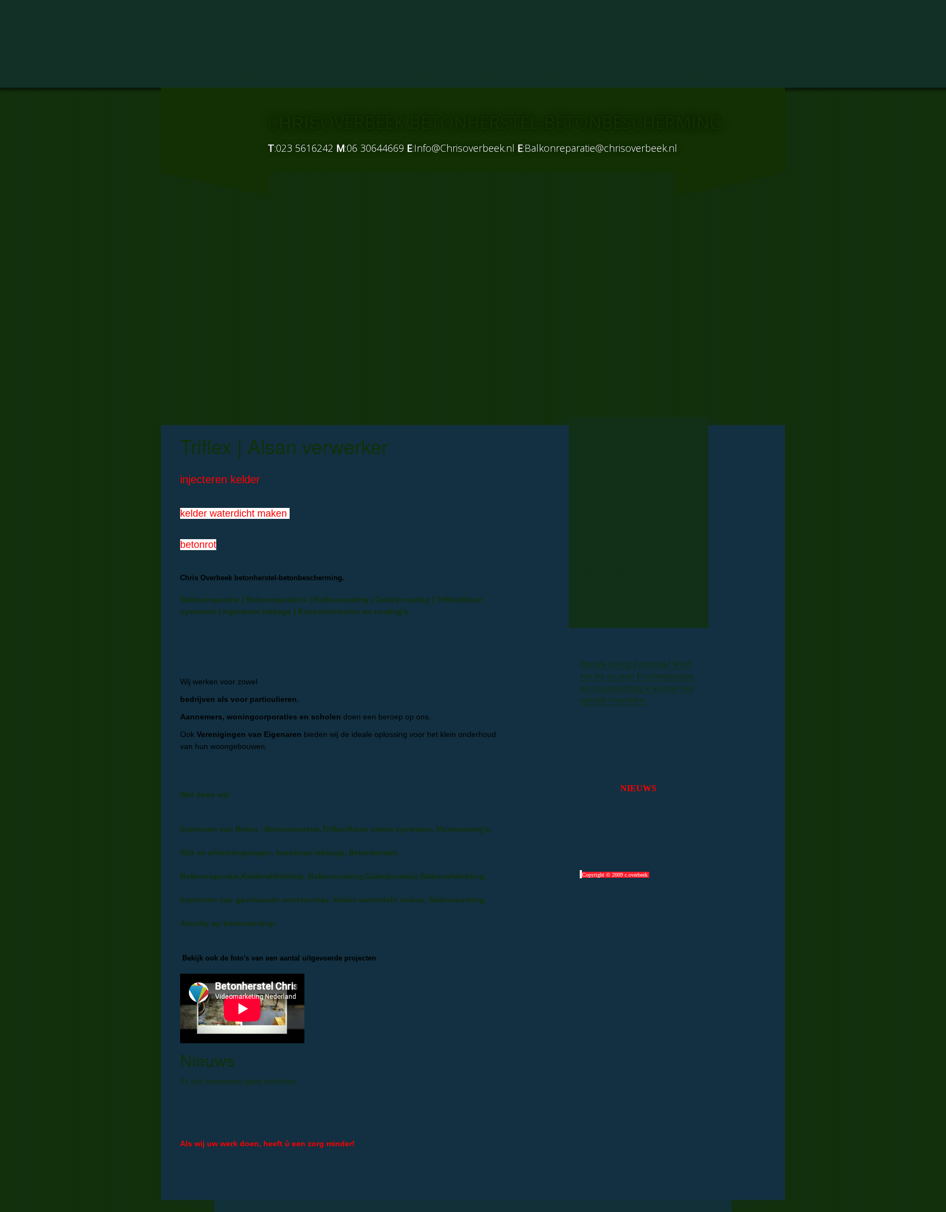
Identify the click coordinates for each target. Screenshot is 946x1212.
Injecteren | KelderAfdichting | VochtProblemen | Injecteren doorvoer (576, 54)
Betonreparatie (596, 32)
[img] (210, 128)
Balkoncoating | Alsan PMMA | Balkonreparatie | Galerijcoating (378, 32)
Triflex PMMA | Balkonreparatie (299, 54)
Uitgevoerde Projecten (699, 76)
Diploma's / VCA (583, 76)
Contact (290, 10)
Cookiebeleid (492, 76)
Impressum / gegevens (386, 10)
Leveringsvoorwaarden (377, 76)
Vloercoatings (258, 76)
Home (234, 10)
